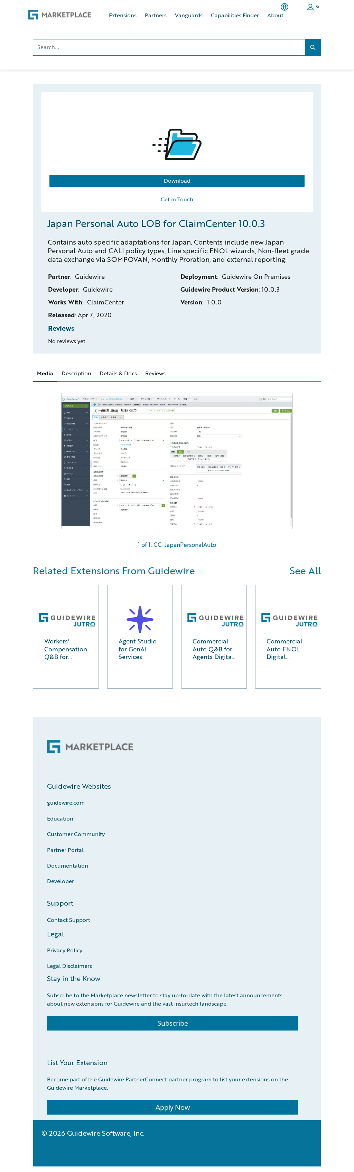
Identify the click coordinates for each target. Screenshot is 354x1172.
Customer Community (76, 834)
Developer (60, 881)
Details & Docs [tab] (118, 373)
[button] (316, 6)
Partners (156, 15)
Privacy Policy (64, 950)
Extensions (123, 15)
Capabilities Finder (235, 15)
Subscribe (172, 1023)
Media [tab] (45, 373)
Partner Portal (65, 850)
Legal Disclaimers (69, 966)
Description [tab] (76, 373)
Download (177, 180)
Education (60, 818)
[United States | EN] (286, 6)
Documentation (67, 865)
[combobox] (169, 47)
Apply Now (173, 1107)
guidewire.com (66, 802)
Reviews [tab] (155, 373)
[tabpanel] (177, 467)
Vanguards (189, 15)
